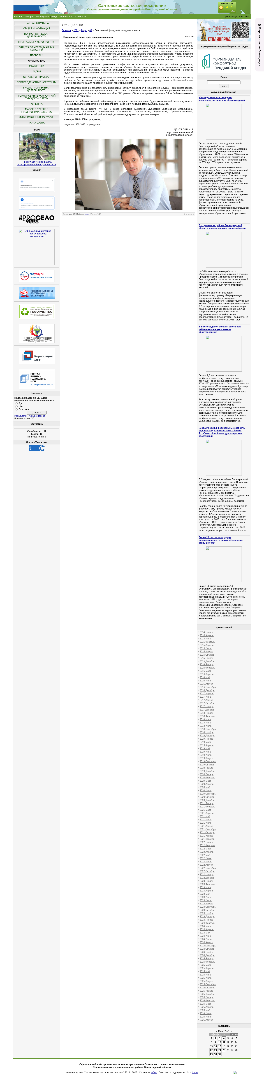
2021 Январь (206, 803)
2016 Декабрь (207, 690)
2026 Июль (206, 1016)
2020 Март (205, 780)
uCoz (154, 1072)
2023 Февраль (207, 884)
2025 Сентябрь (208, 984)
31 (219, 1054)
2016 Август (206, 684)
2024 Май (205, 932)
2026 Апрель (207, 1007)
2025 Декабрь (207, 994)
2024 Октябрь (207, 948)
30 (215, 1054)
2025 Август (206, 981)
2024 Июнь (205, 936)
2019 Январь (206, 738)
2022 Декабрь (207, 877)
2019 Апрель (207, 745)
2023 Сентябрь (208, 906)
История (29, 16)
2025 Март (205, 965)
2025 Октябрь (207, 987)
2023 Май (205, 894)
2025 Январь (206, 958)
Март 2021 (224, 1031)
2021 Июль (206, 822)
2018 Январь (206, 713)
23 (215, 1050)
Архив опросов (37, 415)
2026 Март (205, 1003)
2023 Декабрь (207, 916)
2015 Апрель (207, 645)
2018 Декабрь (207, 735)
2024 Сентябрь (208, 945)
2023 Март (205, 887)
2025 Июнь (205, 974)
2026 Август (206, 1020)
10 (219, 1042)
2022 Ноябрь (206, 874)
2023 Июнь (205, 897)
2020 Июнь (205, 790)
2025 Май (205, 971)
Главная (18, 16)
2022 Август (206, 864)
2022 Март (205, 848)
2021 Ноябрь (206, 835)
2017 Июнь (205, 696)
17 (219, 1046)
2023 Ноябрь (206, 913)
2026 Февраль (207, 1000)
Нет (21, 406)
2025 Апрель (207, 968)
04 (90, 30)
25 (224, 1050)
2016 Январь (206, 664)
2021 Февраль (207, 806)
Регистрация (42, 16)
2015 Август (206, 651)
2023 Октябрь (207, 910)
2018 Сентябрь (208, 729)
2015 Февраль (207, 642)
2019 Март (205, 742)
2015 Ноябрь (206, 658)
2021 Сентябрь (208, 829)
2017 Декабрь (207, 709)
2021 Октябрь (207, 832)
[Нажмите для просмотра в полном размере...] (128, 209)
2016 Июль (206, 680)
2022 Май (205, 855)
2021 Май (205, 816)
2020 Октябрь (207, 797)
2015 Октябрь (207, 654)
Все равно (24, 409)
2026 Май (205, 1010)
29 (211, 1054)
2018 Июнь (205, 722)
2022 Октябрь (207, 871)
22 (211, 1050)
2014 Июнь (205, 638)
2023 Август (206, 903)
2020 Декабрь (207, 800)
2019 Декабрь (207, 771)
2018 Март (205, 719)
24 (219, 1050)
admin (87, 214)
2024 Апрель (207, 929)
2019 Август (206, 758)
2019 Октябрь (207, 764)
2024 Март (205, 926)
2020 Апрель (207, 784)
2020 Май (205, 787)
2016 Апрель (207, 674)
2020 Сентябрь (208, 793)
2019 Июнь (205, 751)
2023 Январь (206, 881)
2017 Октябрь (207, 703)
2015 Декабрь (207, 661)
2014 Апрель (207, 635)
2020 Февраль (207, 777)
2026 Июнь (205, 1013)
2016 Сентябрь (208, 687)
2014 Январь (206, 632)
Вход (54, 16)
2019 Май (205, 748)
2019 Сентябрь (208, 761)
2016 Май (205, 677)
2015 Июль (206, 648)
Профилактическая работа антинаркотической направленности (36, 163)
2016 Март (205, 671)
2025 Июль (206, 978)
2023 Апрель (207, 890)
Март (84, 30)
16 (215, 1046)
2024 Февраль (207, 923)
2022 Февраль (207, 845)
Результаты (20, 415)
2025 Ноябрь (206, 990)
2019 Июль (206, 755)
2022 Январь (206, 842)
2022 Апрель (207, 852)
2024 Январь (206, 919)
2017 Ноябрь (206, 706)
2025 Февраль (207, 961)
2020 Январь (206, 774)
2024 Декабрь (207, 955)
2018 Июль (206, 726)
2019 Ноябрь (206, 768)
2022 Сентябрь (208, 868)
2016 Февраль (207, 667)
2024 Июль (206, 939)
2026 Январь (206, 997)
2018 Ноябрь (206, 732)
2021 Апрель (207, 813)
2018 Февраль (207, 716)
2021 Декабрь (207, 839)
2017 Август (206, 700)
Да (20, 403)
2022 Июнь (205, 858)
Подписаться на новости (72, 16)
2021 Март (205, 810)
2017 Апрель (207, 693)
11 (224, 1042)
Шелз (195, 1072)
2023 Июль (206, 900)
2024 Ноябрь (206, 952)
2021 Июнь (205, 819)
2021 (75, 30)
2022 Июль (206, 861)
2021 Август (206, 826)
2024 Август (206, 942)
